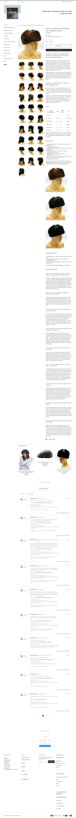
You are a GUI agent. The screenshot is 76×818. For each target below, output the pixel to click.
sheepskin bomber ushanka (63, 163)
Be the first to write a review (45, 745)
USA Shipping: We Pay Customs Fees (11, 769)
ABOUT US (6, 758)
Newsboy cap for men (8, 30)
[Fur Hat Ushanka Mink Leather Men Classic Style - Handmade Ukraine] (63, 458)
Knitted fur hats (7, 44)
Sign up (22, 1)
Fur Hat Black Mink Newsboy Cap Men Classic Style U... (44, 502)
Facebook (23, 763)
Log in (19, 1)
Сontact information (7, 760)
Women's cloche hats (8, 33)
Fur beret (6, 36)
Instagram (23, 766)
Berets (5, 55)
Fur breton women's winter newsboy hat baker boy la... (44, 620)
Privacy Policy (6, 764)
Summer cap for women (8, 58)
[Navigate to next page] (49, 716)
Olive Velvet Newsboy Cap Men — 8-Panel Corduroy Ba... (44, 678)
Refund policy (6, 761)
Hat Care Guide (7, 766)
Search (5, 757)
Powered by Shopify (17, 815)
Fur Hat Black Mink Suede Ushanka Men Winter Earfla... (44, 597)
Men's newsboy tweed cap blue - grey (41, 699)
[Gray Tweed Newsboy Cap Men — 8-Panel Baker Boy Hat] (44, 454)
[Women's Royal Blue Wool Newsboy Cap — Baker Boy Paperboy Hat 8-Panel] (26, 458)
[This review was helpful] (66, 513)
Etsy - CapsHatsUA (25, 779)
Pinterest (23, 770)
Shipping (52, 36)
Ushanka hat (6, 38)
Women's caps (7, 47)
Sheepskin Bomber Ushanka (52, 259)
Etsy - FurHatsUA (24, 774)
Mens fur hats (6, 50)
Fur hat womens (7, 53)
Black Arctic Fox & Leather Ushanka (53, 261)
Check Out (70, 1)
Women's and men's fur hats (9, 41)
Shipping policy (7, 762)
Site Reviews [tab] (22, 493)
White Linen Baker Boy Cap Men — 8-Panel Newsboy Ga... (44, 659)
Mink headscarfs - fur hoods (9, 27)
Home (19, 25)
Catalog (5, 24)
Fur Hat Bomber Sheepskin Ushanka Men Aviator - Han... (44, 572)
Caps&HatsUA (12, 815)
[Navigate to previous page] (41, 716)
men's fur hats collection (58, 265)
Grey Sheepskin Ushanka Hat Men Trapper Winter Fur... (44, 548)
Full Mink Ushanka (50, 256)
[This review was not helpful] (68, 513)
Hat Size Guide (7, 768)
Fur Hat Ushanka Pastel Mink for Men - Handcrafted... (43, 642)
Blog (5, 61)
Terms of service (7, 765)
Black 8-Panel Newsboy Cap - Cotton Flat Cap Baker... (43, 522)
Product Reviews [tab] (30, 493)
